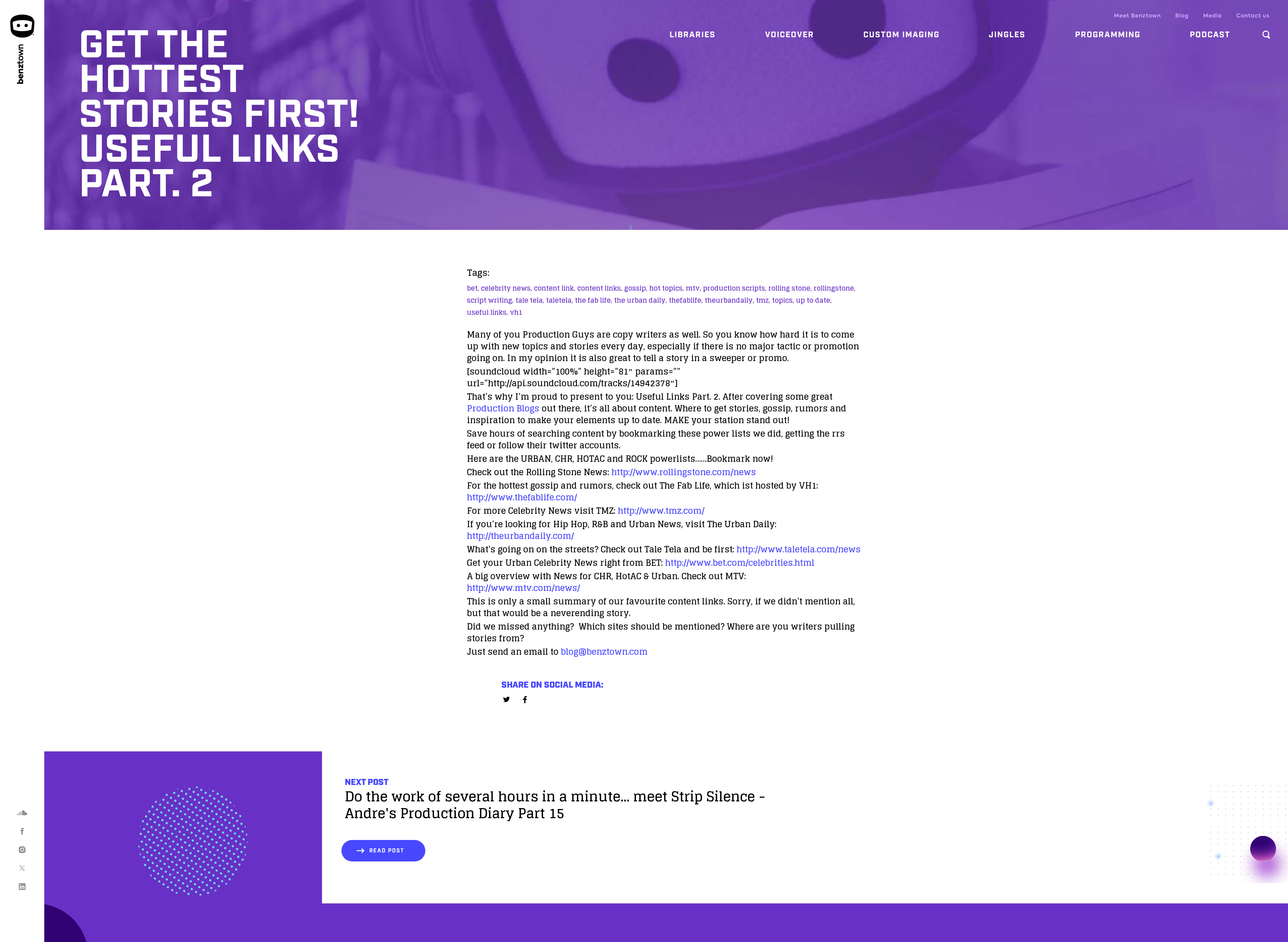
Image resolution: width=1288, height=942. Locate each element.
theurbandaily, (729, 300)
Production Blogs (503, 408)
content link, (554, 288)
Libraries (692, 35)
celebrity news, (506, 288)
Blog (1182, 15)
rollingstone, (834, 288)
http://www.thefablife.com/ (522, 497)
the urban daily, (640, 300)
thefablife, (686, 300)
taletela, (559, 300)
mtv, (693, 288)
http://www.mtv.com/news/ (523, 587)
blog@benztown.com (604, 651)
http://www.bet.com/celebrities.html (739, 562)
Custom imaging (901, 35)
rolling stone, (790, 288)
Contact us (1253, 15)
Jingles (1007, 35)
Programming (1107, 35)
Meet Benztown (1137, 15)
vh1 (516, 312)
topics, (783, 300)
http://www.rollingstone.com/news (683, 472)
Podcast (1210, 35)
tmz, (763, 300)
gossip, (635, 288)
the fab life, (593, 300)
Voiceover (789, 35)
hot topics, (666, 288)
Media (1212, 15)
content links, (599, 288)
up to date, (813, 300)
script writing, (490, 300)
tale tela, (530, 300)
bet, (473, 288)
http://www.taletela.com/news (799, 549)
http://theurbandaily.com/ (520, 535)
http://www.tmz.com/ (661, 510)
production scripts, (734, 288)
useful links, (487, 312)
